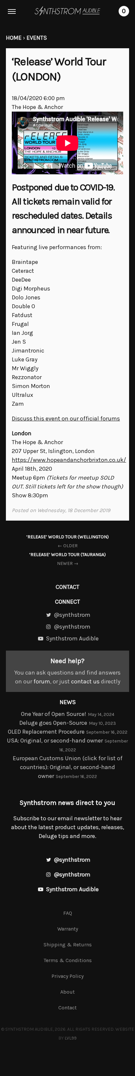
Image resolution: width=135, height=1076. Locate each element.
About (67, 992)
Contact (67, 587)
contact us (85, 681)
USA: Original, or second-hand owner (55, 740)
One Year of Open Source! (53, 714)
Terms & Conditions (68, 960)
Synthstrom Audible (67, 11)
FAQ (67, 913)
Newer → (67, 559)
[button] (12, 12)
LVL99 (71, 1038)
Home (14, 37)
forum (41, 681)
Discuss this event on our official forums (66, 418)
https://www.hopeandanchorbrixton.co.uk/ (69, 459)
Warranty (67, 929)
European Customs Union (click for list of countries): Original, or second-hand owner (68, 767)
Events (37, 37)
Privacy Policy (67, 976)
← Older (67, 541)
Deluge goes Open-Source (53, 722)
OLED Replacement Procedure (46, 731)
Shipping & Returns (68, 944)
